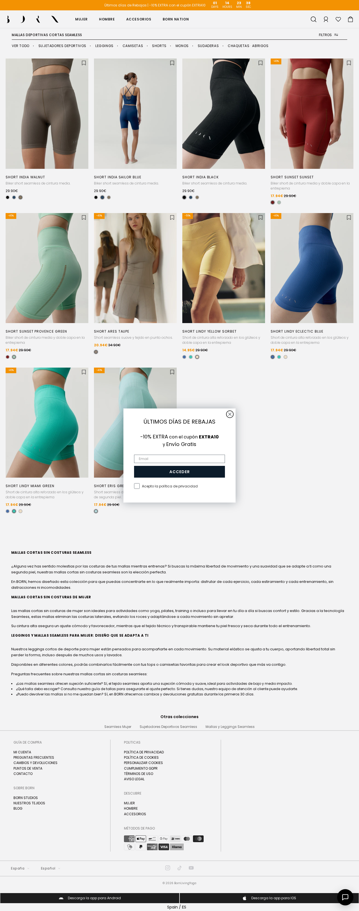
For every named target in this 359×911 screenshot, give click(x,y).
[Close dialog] (229, 414)
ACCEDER (179, 472)
